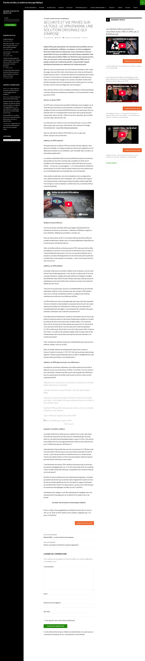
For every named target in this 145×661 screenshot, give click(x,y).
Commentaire (49, 567)
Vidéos (120, 7)
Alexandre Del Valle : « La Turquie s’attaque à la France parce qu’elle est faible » (11, 45)
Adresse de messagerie (52, 603)
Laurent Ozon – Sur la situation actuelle (120, 155)
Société (111, 7)
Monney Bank (7, 115)
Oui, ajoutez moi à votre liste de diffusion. (60, 620)
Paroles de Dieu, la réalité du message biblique (23, 2)
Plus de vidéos (112, 163)
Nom (46, 594)
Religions (69, 7)
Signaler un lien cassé (84, 523)
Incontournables (30, 7)
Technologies (49, 18)
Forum (135, 7)
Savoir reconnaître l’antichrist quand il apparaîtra (61, 544)
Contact (128, 7)
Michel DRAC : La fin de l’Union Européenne (59, 536)
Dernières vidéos (118, 20)
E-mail (6, 18)
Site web (47, 611)
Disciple (58, 37)
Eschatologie (51, 7)
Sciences (61, 7)
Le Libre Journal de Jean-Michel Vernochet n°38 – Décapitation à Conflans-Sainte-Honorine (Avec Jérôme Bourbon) (11, 62)
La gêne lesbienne (112, 66)
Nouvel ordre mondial (97, 7)
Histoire (41, 7)
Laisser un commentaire (72, 37)
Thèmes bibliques (80, 7)
